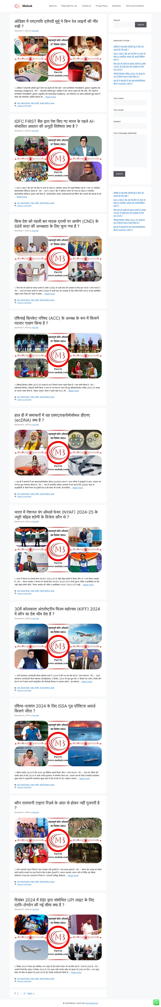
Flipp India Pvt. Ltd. (69, 6)
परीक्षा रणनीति (35, 103)
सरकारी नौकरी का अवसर (47, 103)
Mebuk (27, 6)
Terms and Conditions (135, 6)
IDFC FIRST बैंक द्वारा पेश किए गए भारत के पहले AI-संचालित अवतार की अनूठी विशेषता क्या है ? (54, 124)
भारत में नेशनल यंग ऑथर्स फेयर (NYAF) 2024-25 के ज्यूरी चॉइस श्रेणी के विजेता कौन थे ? (56, 514)
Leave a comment (24, 106)
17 (24, 993)
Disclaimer (116, 6)
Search (117, 20)
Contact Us (86, 6)
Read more (50, 97)
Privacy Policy (101, 6)
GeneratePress (92, 1003)
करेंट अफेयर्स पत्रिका (23, 103)
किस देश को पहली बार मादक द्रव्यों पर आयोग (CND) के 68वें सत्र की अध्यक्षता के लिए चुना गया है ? (56, 224)
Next (30, 993)
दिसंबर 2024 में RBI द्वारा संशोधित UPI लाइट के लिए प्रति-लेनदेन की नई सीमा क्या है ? (54, 902)
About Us (53, 6)
